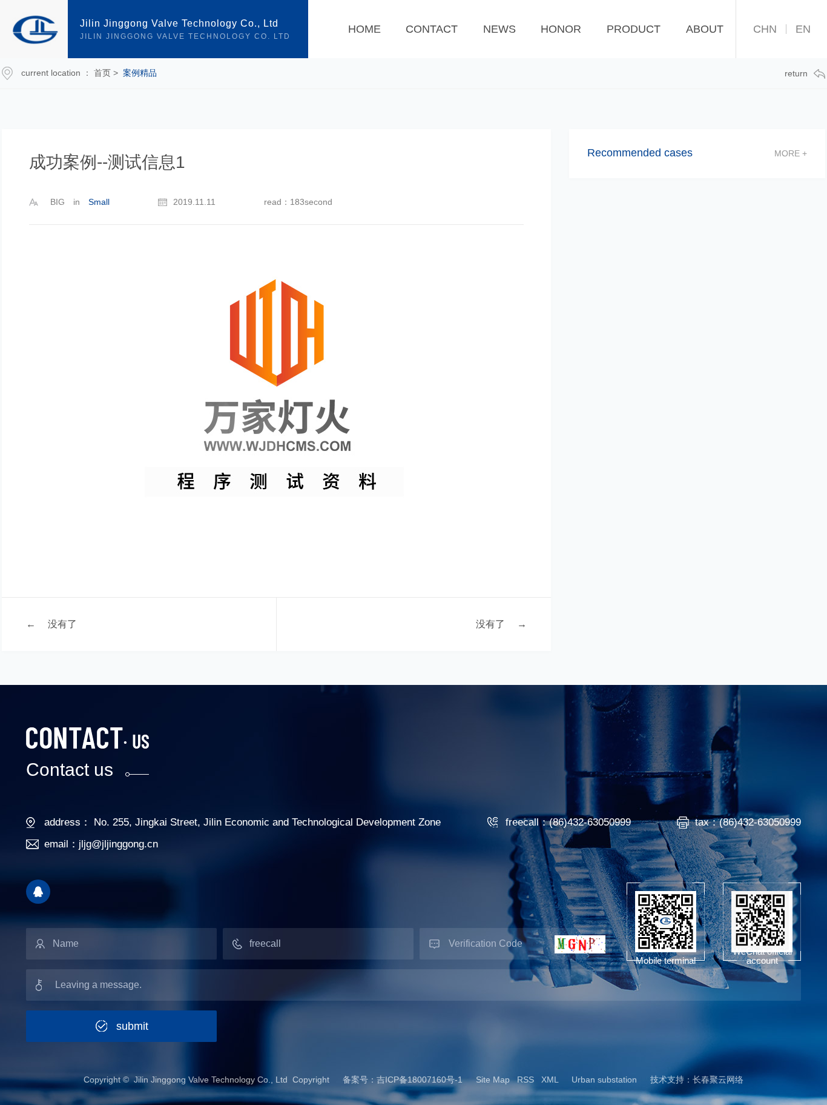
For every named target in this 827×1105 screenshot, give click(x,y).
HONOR (561, 29)
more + (790, 153)
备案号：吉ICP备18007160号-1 (403, 1079)
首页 (102, 73)
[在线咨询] (38, 892)
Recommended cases (640, 153)
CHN (765, 29)
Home (364, 29)
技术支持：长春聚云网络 (696, 1079)
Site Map (494, 1079)
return (796, 73)
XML (549, 1079)
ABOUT (704, 29)
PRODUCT (634, 29)
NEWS (499, 29)
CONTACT (432, 29)
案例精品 (140, 73)
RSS (525, 1079)
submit (132, 1026)
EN (803, 29)
